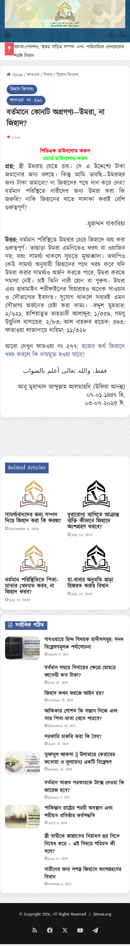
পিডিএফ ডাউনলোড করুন (65, 151)
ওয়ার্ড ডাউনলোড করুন (65, 159)
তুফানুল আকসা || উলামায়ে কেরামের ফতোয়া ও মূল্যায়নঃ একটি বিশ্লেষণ (79, 758)
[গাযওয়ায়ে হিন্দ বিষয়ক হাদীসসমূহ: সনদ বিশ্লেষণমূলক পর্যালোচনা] (22, 648)
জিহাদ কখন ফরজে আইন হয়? (74, 693)
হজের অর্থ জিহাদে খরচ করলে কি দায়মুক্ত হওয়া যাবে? (65, 350)
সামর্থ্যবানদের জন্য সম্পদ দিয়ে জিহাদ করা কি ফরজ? (33, 518)
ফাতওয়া (33, 75)
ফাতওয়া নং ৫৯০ (26, 100)
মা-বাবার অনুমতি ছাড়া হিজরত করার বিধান (90, 583)
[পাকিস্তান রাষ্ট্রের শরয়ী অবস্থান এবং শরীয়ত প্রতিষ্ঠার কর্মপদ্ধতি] (22, 816)
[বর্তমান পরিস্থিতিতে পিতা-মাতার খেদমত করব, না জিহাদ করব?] (33, 559)
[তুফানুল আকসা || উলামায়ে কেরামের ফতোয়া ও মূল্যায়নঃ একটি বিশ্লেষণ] (22, 763)
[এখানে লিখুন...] (122, 34)
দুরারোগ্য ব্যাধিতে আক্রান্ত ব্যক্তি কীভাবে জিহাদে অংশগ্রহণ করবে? (93, 521)
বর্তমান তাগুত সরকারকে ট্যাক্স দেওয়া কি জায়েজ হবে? (84, 786)
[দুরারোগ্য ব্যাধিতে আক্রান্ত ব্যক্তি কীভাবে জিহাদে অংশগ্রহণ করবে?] (96, 494)
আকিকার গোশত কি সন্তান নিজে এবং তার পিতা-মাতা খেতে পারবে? (81, 715)
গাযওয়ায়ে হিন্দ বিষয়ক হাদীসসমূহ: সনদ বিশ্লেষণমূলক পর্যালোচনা (83, 643)
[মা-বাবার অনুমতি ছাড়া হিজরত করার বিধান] (96, 559)
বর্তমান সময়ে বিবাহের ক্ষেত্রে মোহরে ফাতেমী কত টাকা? (80, 671)
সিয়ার (48, 75)
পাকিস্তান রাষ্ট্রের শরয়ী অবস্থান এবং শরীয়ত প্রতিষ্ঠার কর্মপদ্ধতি (78, 812)
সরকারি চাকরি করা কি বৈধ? (72, 737)
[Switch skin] (111, 34)
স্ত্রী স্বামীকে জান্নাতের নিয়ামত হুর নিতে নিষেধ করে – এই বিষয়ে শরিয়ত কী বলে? (82, 844)
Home (17, 75)
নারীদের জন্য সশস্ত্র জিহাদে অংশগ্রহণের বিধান (82, 873)
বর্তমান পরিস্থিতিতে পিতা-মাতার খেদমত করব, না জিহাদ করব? (31, 586)
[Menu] (8, 34)
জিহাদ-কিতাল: (67, 75)
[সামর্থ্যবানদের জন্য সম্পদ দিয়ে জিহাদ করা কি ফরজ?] (33, 494)
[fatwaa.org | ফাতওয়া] (65, 14)
